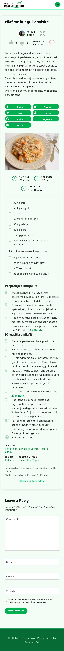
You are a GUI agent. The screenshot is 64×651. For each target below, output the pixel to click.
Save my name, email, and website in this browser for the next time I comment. (30, 601)
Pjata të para (12, 448)
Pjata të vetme (29, 448)
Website (11, 591)
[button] (42, 32)
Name (10, 562)
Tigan (35, 460)
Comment (13, 519)
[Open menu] (57, 4)
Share (20, 119)
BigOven (47, 119)
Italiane (9, 460)
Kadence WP (32, 642)
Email (20, 125)
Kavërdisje (25, 460)
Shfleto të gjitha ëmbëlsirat (32, 481)
